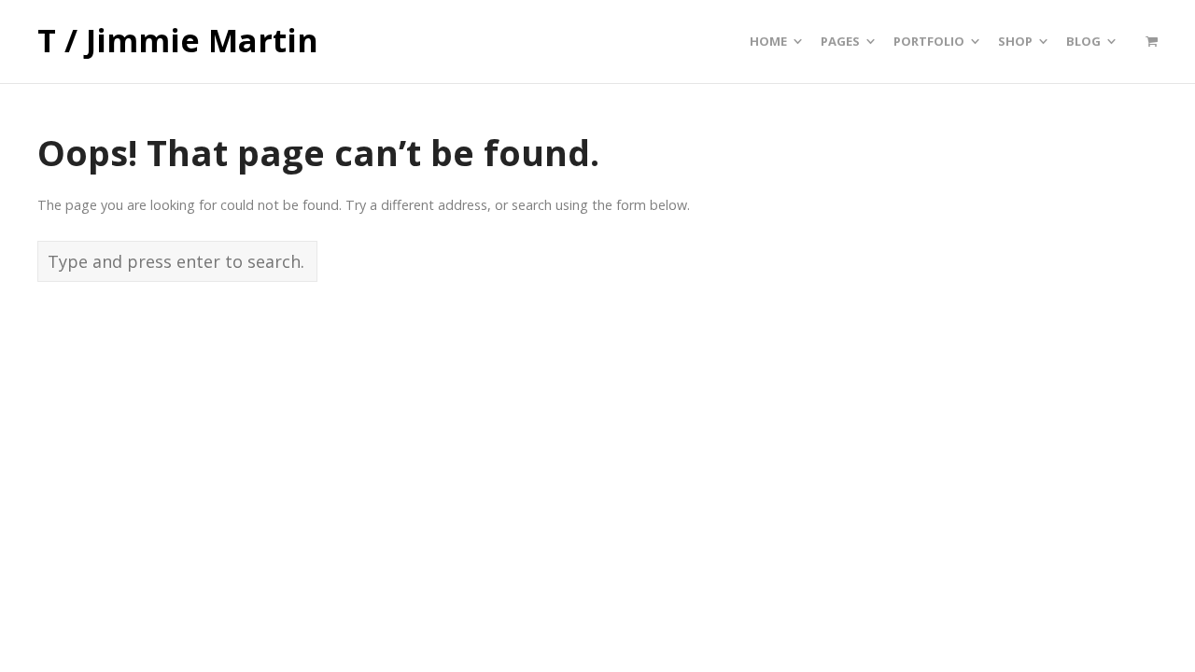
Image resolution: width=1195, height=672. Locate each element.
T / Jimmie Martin (177, 41)
